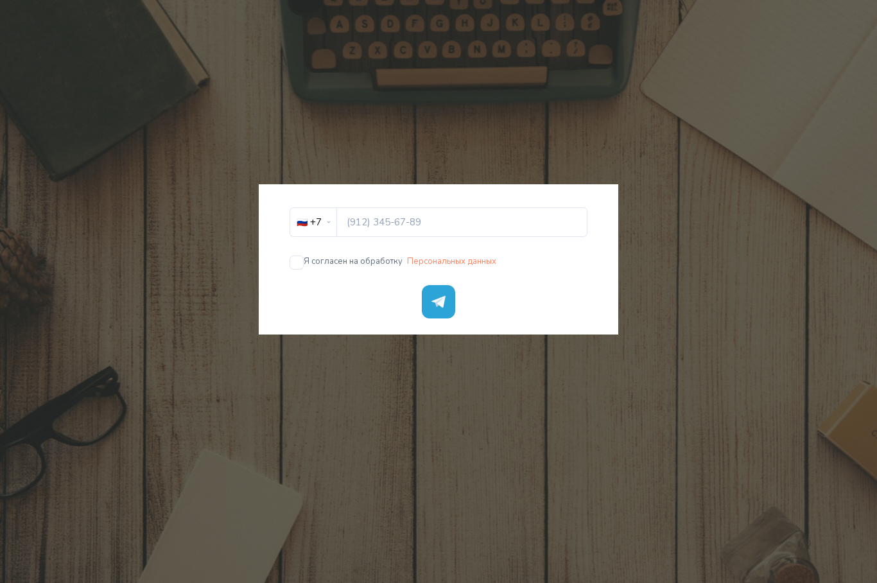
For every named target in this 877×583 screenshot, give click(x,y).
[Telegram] (438, 301)
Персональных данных (451, 261)
